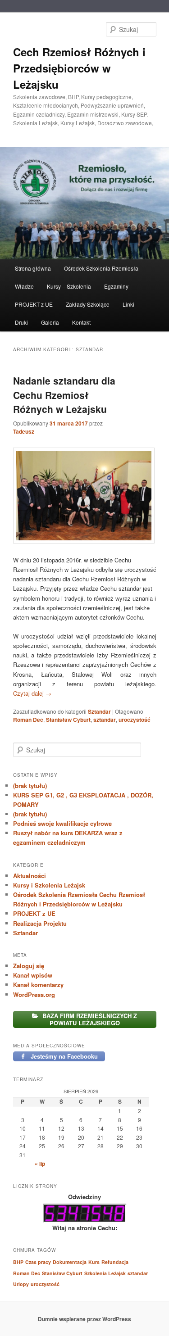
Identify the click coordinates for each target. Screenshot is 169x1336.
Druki (21, 322)
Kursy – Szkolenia (69, 286)
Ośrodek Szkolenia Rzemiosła (101, 268)
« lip (40, 1163)
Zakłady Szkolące (88, 304)
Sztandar (99, 711)
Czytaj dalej (32, 693)
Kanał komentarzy (38, 984)
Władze (24, 286)
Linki (128, 304)
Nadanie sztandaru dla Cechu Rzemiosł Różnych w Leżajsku (64, 395)
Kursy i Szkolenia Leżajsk (49, 885)
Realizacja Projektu (40, 923)
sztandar (104, 720)
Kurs (94, 1262)
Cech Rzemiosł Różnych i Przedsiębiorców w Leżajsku (79, 68)
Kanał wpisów (32, 975)
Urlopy (21, 1284)
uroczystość (135, 720)
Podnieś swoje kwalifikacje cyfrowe (62, 823)
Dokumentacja (70, 1262)
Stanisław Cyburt (68, 720)
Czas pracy (38, 1262)
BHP (18, 1262)
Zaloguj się (28, 965)
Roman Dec (28, 720)
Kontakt (81, 322)
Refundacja (114, 1262)
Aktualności (29, 875)
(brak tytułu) (30, 785)
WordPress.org (34, 994)
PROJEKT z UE (34, 304)
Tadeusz (23, 431)
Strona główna (33, 268)
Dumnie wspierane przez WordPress (84, 1319)
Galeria (50, 322)
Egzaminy (116, 286)
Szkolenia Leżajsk (105, 1273)
